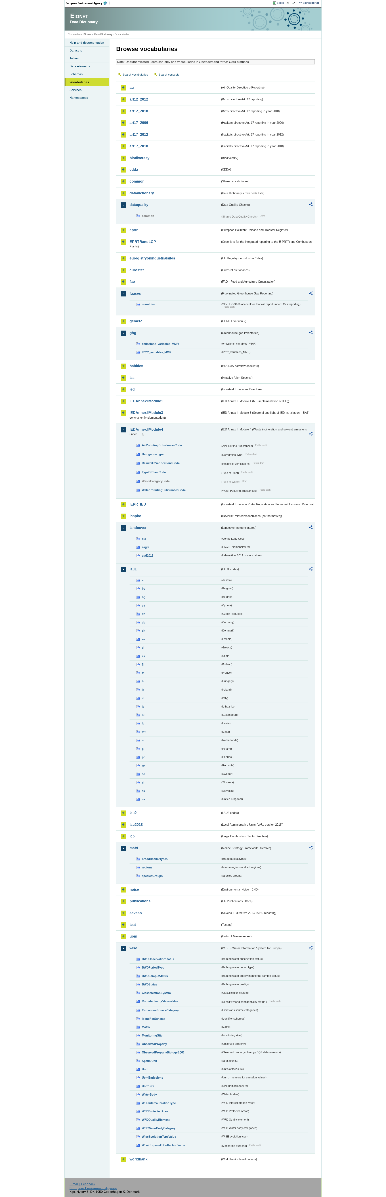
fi (143, 664)
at (143, 580)
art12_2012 (139, 99)
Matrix (146, 1027)
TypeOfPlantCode (154, 472)
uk (143, 799)
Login (280, 3)
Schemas (76, 74)
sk (143, 791)
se (143, 774)
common (137, 181)
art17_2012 (139, 134)
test (133, 925)
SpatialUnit (149, 1061)
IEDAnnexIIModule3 (146, 413)
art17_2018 (139, 146)
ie (143, 689)
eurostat (137, 270)
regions (147, 867)
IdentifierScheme (153, 1018)
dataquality (139, 205)
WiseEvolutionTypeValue (159, 1136)
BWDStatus (149, 984)
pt (143, 757)
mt (143, 732)
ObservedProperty (154, 1044)
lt (143, 706)
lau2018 (136, 825)
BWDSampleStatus (155, 976)
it (143, 698)
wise (133, 948)
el (143, 647)
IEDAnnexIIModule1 (146, 401)
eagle (145, 547)
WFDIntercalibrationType (159, 1103)
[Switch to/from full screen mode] (294, 3)
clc (144, 539)
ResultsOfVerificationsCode (161, 463)
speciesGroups (152, 876)
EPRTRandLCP (143, 242)
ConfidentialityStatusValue (160, 1001)
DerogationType (153, 454)
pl (143, 749)
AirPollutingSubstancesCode (162, 445)
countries (148, 304)
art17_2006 (139, 123)
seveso (136, 913)
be (143, 588)
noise (134, 889)
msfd (134, 848)
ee (143, 639)
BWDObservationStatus (158, 959)
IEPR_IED (138, 504)
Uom (145, 1069)
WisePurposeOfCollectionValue (163, 1145)
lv (143, 723)
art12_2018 (139, 111)
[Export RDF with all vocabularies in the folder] (311, 205)
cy (143, 605)
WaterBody (149, 1094)
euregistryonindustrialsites (152, 258)
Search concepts (169, 74)
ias (132, 378)
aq (132, 87)
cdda (134, 169)
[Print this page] (288, 3)
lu (143, 715)
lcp (132, 836)
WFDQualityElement (156, 1119)
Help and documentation (86, 42)
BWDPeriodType (153, 967)
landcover (138, 528)
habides (136, 366)
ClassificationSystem (156, 993)
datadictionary (142, 193)
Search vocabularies (135, 74)
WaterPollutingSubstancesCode (164, 490)
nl (143, 740)
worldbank (138, 1159)
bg (143, 597)
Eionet (87, 34)
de (143, 622)
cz (143, 614)
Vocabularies (79, 82)
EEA (88, 3)
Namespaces (78, 97)
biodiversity (139, 158)
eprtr (134, 230)
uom (133, 936)
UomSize (148, 1086)
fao (132, 282)
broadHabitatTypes (155, 859)
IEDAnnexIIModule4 (146, 429)
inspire (135, 516)
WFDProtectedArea (155, 1111)
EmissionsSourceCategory (160, 1010)
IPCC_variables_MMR (156, 352)
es (143, 656)
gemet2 (136, 321)
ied (132, 389)
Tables (74, 58)
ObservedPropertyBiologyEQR (163, 1052)
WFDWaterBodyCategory (159, 1128)
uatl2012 (147, 555)
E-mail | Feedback (82, 1184)
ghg (133, 333)
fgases (135, 293)
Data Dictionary (103, 34)
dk (143, 630)
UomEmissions (152, 1077)
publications (140, 901)
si (143, 782)
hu (143, 681)
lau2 (133, 813)
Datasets (75, 50)
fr (143, 673)
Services (75, 90)
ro (143, 765)
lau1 (133, 569)
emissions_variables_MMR (160, 344)
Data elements (79, 66)
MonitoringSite (152, 1035)
